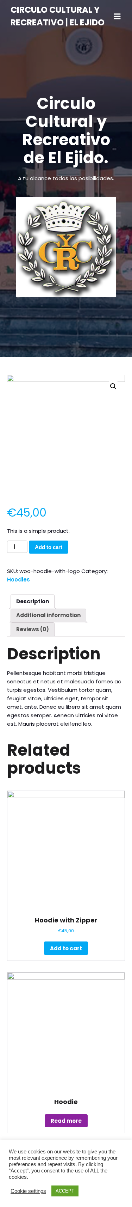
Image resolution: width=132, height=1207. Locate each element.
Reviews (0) (32, 629)
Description (32, 601)
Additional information (48, 615)
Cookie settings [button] (28, 1191)
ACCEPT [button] (65, 1191)
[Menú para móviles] (117, 16)
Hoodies (18, 579)
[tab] (33, 602)
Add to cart (48, 547)
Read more (66, 1120)
